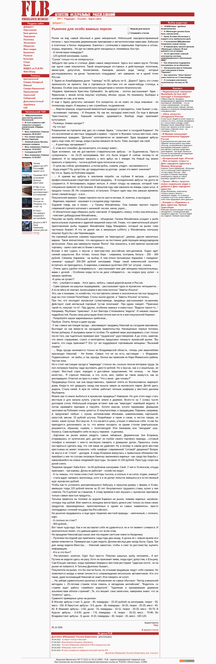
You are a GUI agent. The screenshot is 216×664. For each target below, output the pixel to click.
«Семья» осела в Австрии (74, 639)
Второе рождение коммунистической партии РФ (85, 650)
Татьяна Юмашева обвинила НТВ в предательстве (85, 645)
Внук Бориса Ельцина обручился (77, 642)
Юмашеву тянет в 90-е (72, 647)
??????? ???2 (30, 233)
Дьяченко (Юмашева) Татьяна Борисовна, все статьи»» (131, 653)
